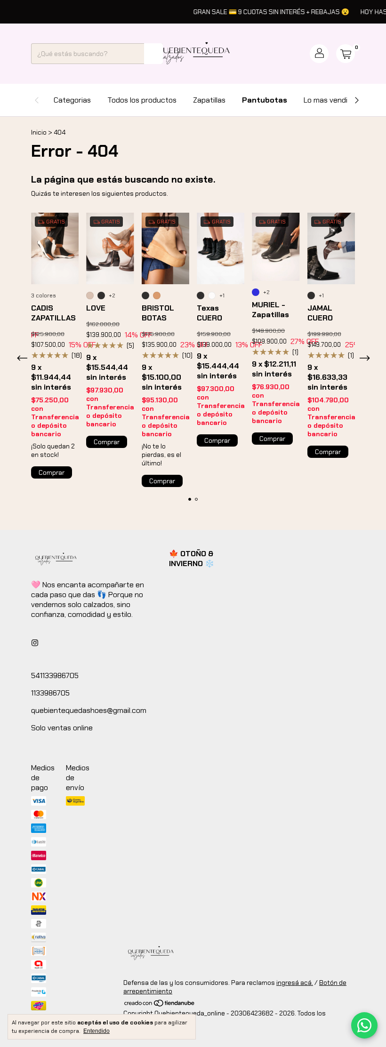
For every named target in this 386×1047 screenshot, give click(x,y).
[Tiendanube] (159, 1004)
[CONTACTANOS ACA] (364, 1025)
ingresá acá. (294, 982)
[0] (345, 53)
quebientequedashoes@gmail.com (88, 710)
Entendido (96, 1031)
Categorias (72, 100)
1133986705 (50, 693)
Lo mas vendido (330, 100)
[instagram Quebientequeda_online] (35, 643)
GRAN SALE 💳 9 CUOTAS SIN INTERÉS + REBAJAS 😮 (263, 12)
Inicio (39, 132)
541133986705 (55, 675)
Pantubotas (264, 100)
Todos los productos (142, 100)
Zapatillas (209, 100)
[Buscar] (153, 53)
